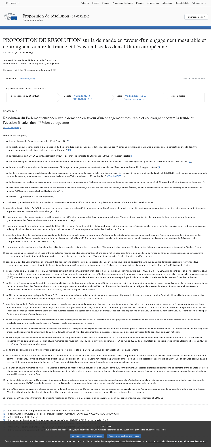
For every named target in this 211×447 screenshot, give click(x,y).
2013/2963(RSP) (26, 78)
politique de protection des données (125, 441)
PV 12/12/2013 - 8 (82, 96)
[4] (190, 161)
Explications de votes (134, 99)
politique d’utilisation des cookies (162, 441)
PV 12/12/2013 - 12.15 (135, 96)
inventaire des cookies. (195, 441)
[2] (69, 150)
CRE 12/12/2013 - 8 (82, 99)
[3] (131, 156)
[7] (61, 191)
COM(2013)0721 (115, 176)
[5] (159, 167)
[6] (202, 181)
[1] (69, 141)
